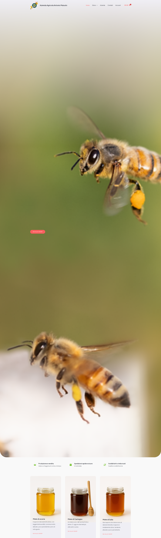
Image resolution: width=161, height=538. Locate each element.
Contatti (110, 5)
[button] (96, 5)
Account (118, 5)
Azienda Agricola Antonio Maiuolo (53, 5)
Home (88, 5)
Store (94, 5)
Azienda (102, 5)
